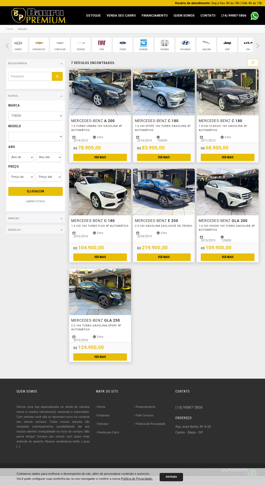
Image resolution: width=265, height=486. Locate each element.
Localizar (37, 191)
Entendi (171, 476)
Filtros (13, 95)
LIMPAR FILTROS (35, 201)
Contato (208, 15)
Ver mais (100, 157)
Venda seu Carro (121, 15)
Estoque (93, 15)
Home (9, 28)
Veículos (103, 423)
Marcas (13, 218)
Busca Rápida (17, 63)
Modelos (14, 229)
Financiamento (155, 15)
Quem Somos (184, 15)
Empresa (103, 415)
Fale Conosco (144, 415)
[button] (7, 46)
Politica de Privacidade (150, 423)
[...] (18, 446)
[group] (18, 44)
